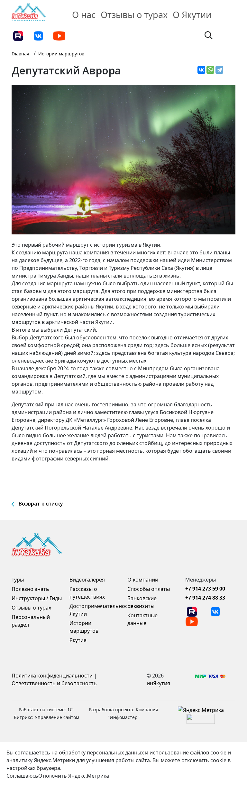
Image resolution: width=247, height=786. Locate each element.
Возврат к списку (41, 503)
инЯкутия (158, 683)
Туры (18, 579)
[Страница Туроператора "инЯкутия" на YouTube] (59, 35)
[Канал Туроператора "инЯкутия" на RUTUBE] (18, 35)
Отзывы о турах (134, 15)
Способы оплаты (148, 588)
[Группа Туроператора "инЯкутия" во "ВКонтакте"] (38, 35)
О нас (84, 15)
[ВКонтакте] (201, 70)
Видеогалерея (87, 579)
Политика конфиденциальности (52, 675)
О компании (142, 579)
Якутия (78, 640)
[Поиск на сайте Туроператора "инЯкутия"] (209, 34)
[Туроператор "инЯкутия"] (29, 11)
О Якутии (192, 15)
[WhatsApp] (210, 70)
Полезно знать (30, 588)
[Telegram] (219, 70)
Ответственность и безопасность (54, 683)
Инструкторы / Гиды (37, 598)
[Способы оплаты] (210, 675)
